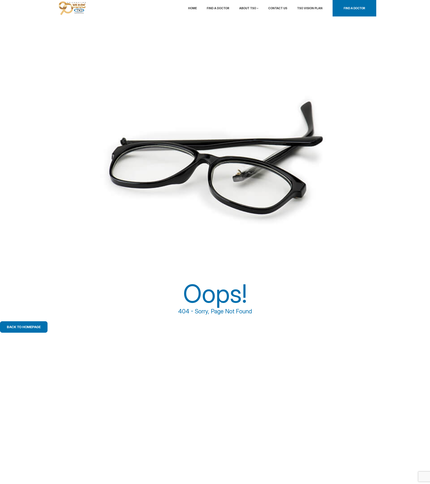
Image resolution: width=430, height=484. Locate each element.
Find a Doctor (354, 8)
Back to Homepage (24, 327)
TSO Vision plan (309, 8)
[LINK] (58, 3)
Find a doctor (218, 8)
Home (192, 8)
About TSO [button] (247, 8)
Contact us (277, 8)
